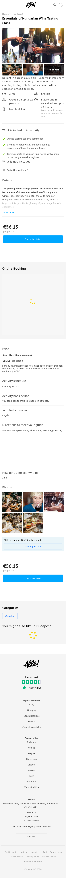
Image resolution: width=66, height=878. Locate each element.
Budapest (32, 742)
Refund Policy (49, 856)
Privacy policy (32, 856)
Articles (24, 852)
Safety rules (56, 852)
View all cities (31, 787)
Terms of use (16, 856)
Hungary (31, 710)
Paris (31, 776)
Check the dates (33, 239)
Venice (31, 747)
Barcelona (31, 759)
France (31, 721)
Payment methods (33, 861)
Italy (31, 704)
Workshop (10, 616)
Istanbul (31, 781)
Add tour (31, 836)
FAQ (45, 852)
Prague (31, 753)
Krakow (31, 770)
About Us (35, 852)
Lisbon (31, 764)
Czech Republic (31, 716)
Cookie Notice (11, 852)
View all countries (31, 727)
